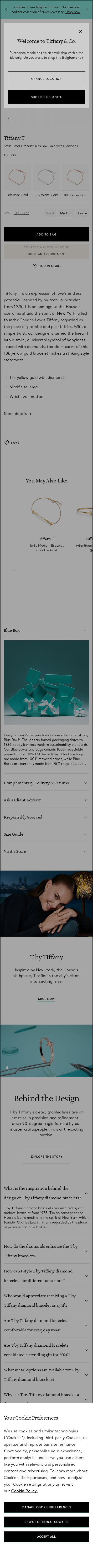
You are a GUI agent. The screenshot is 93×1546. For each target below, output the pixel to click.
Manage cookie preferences (46, 1507)
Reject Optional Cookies (46, 1522)
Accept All (46, 1536)
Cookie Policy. (24, 1490)
